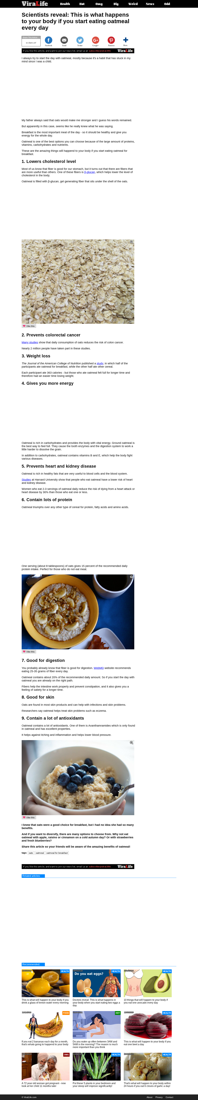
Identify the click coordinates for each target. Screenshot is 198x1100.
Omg (99, 4)
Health (65, 4)
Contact (169, 1097)
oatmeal (40, 853)
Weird (133, 4)
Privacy (159, 1097)
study (100, 363)
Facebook (48, 45)
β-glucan (89, 172)
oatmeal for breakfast (57, 853)
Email (64, 45)
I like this (29, 326)
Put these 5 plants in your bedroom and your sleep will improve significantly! (94, 1084)
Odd (167, 4)
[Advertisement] (162, 58)
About (149, 1097)
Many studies (30, 342)
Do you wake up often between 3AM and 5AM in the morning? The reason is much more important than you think (95, 1044)
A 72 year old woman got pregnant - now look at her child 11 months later (44, 1084)
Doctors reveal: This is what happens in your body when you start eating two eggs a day (96, 1003)
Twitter (79, 45)
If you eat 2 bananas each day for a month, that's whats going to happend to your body (45, 1043)
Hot (82, 4)
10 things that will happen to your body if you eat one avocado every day (146, 1001)
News (150, 4)
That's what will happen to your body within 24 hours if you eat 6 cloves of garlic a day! (147, 1084)
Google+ (95, 45)
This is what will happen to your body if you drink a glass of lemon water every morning (45, 1001)
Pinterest (111, 45)
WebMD (99, 668)
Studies (26, 479)
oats (31, 853)
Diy (116, 4)
